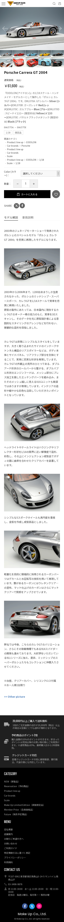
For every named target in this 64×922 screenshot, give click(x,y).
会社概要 (8, 829)
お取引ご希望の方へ (14, 838)
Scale (10, 156)
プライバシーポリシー (15, 857)
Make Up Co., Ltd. (32, 914)
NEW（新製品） (12, 781)
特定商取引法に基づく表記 (17, 852)
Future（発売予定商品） (16, 814)
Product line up (15, 142)
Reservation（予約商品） (17, 786)
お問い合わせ (10, 843)
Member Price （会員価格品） (19, 809)
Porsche (25, 145)
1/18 (41, 159)
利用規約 (8, 862)
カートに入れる (29, 194)
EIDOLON (31, 142)
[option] (32, 28)
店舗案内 (8, 834)
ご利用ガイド (10, 848)
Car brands (12, 145)
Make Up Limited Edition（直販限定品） (24, 804)
